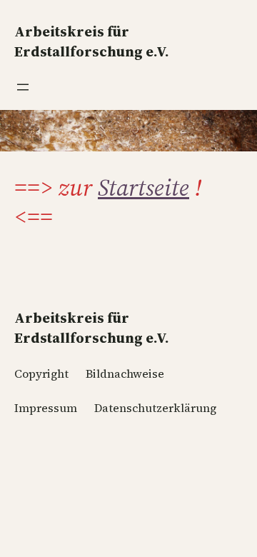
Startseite (143, 187)
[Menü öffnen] (22, 87)
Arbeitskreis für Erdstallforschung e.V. (91, 328)
